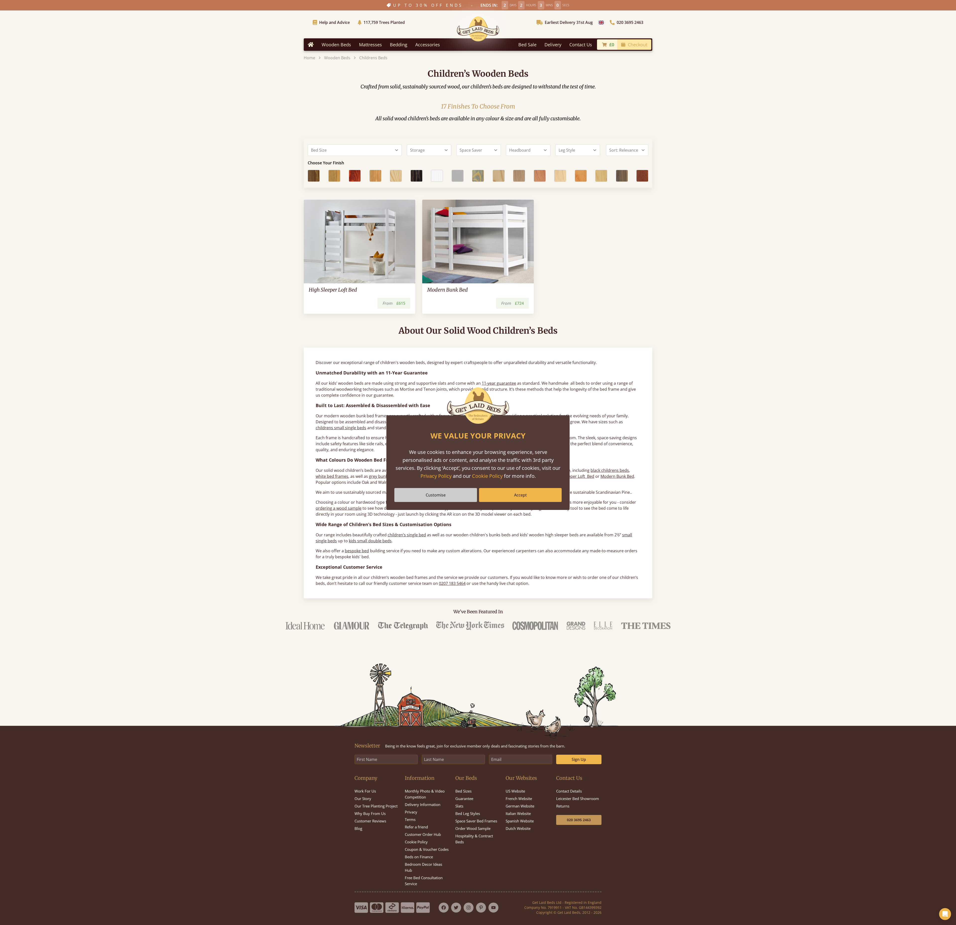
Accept (520, 495)
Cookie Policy (487, 476)
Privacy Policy (436, 476)
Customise (436, 495)
